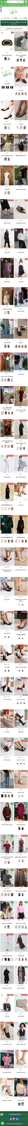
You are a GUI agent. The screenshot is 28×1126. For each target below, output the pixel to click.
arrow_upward (2, 1114)
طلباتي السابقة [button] (23, 18)
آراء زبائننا (14, 18)
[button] (5, 2)
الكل (23, 5)
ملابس (5, 5)
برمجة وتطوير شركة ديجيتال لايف (14, 1123)
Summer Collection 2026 (14, 5)
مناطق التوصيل (5, 18)
